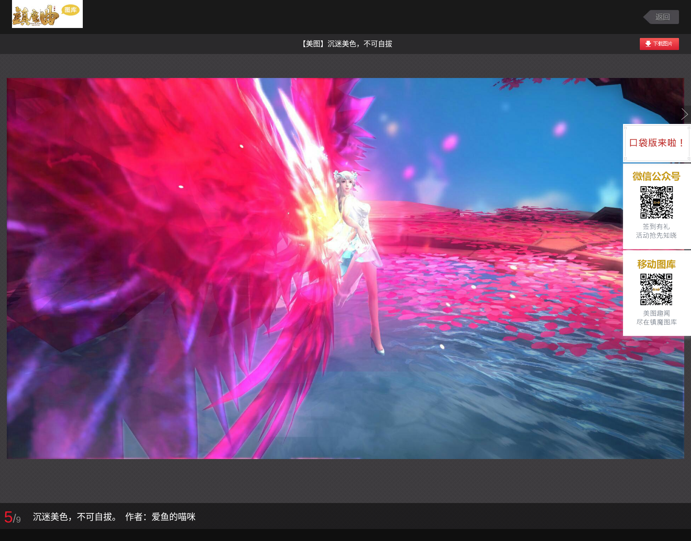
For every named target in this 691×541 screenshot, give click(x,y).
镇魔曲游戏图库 (57, 17)
